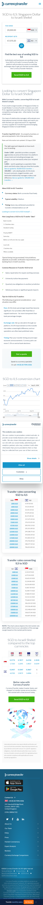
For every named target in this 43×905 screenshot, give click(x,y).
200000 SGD (14, 541)
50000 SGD (14, 519)
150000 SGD (14, 535)
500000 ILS (14, 609)
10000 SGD (14, 510)
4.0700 (12, 673)
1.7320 (12, 664)
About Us (8, 824)
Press (7, 837)
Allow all (21, 465)
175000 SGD (14, 538)
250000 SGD (14, 544)
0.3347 (20, 670)
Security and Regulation (9, 873)
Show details (32, 458)
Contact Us (9, 797)
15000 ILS (14, 575)
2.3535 (36, 660)
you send (9, 26)
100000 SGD (14, 528)
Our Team (8, 828)
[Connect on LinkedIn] (23, 819)
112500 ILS (14, 594)
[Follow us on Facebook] (12, 819)
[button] (39, 4)
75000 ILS (14, 587)
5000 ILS (15, 572)
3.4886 (28, 673)
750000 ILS (14, 612)
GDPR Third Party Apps (9, 875)
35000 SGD (14, 516)
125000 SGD (14, 531)
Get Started (29, 902)
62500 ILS (14, 584)
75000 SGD (14, 522)
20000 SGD (14, 513)
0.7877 (20, 660)
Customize (20, 472)
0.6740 (28, 660)
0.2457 (12, 670)
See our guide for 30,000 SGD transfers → (19, 168)
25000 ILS (14, 578)
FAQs (7, 833)
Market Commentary (12, 842)
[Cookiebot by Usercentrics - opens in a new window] (31, 424)
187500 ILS (14, 600)
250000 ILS (14, 603)
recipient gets (11, 36)
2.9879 (20, 673)
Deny (21, 479)
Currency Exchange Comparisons (16, 855)
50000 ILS (14, 581)
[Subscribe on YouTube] (17, 819)
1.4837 (28, 664)
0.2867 (28, 670)
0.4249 (36, 664)
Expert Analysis (10, 846)
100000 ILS (14, 591)
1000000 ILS (14, 616)
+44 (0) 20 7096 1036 (24, 365)
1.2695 (20, 664)
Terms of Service (7, 871)
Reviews (8, 851)
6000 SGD (14, 507)
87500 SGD (14, 525)
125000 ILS (14, 597)
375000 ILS (14, 606)
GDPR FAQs (25, 873)
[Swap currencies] (21, 45)
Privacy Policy (21, 871)
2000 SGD (14, 503)
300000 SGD (14, 547)
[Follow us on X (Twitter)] (7, 819)
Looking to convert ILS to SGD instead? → (17, 212)
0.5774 (12, 660)
